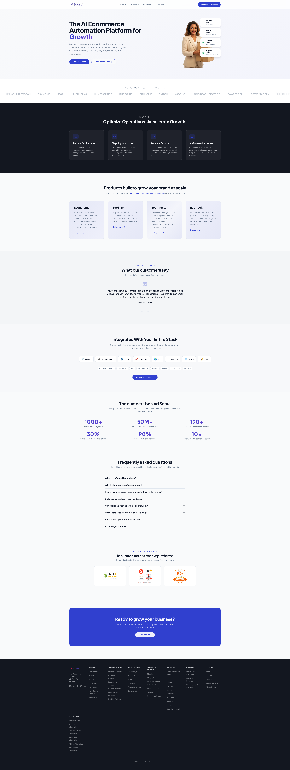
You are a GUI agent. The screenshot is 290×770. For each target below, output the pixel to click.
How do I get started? (115, 526)
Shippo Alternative (76, 744)
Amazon (150, 692)
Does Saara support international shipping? (126, 512)
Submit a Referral (173, 709)
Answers (170, 686)
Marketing (131, 675)
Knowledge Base (212, 683)
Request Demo (79, 61)
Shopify (150, 674)
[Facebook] (78, 686)
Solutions (133, 5)
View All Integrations (143, 377)
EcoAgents (93, 683)
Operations (132, 683)
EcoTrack (92, 679)
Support (170, 701)
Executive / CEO (134, 672)
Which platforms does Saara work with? (124, 485)
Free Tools (160, 5)
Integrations (93, 697)
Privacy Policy (211, 687)
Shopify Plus (151, 678)
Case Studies (172, 690)
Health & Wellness (114, 699)
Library (169, 682)
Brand (130, 679)
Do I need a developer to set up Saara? (123, 498)
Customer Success (135, 687)
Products (120, 5)
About (208, 672)
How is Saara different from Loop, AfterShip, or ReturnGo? (133, 492)
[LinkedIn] (70, 686)
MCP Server (93, 687)
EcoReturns (93, 672)
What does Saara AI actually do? (120, 478)
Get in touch (145, 634)
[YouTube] (85, 686)
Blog (168, 678)
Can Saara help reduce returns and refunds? (126, 505)
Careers (209, 679)
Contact (209, 675)
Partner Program (173, 705)
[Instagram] (81, 686)
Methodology (172, 697)
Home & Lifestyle (114, 689)
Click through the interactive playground (146, 193)
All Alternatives (74, 720)
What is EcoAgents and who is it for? (122, 519)
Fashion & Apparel (115, 672)
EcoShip (92, 675)
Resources (147, 5)
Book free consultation (209, 5)
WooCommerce (153, 688)
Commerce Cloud (154, 696)
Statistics (170, 694)
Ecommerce (132, 691)
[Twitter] (74, 686)
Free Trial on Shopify (103, 61)
